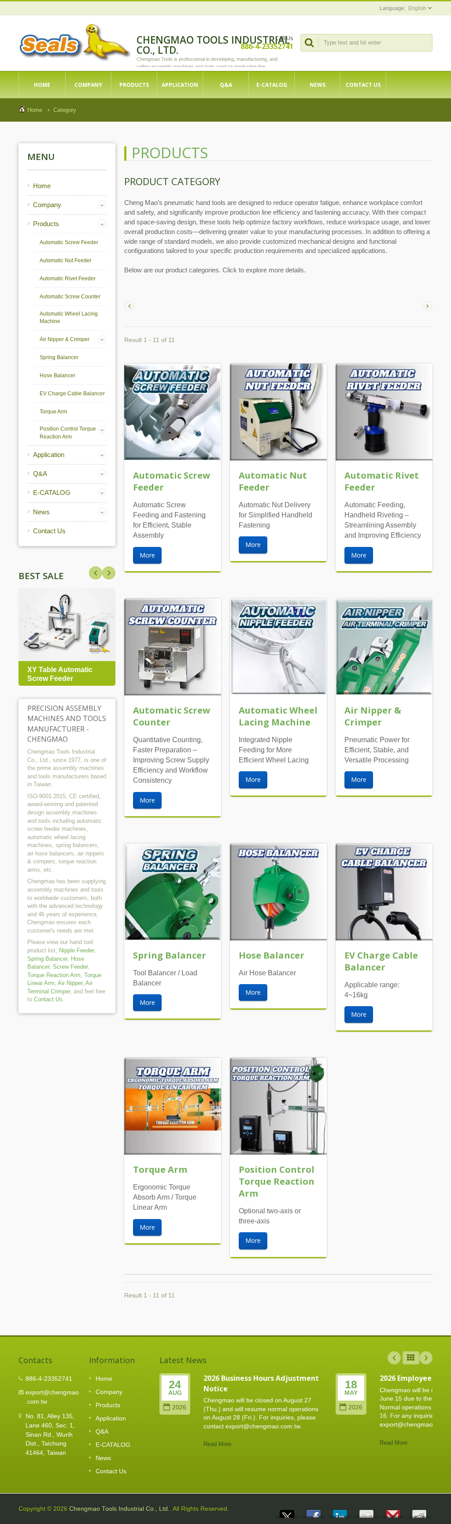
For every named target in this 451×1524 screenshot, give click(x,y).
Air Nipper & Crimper (64, 339)
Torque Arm (53, 412)
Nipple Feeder (76, 950)
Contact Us (363, 85)
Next (95, 573)
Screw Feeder (70, 966)
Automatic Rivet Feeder (68, 278)
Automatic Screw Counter (70, 297)
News (317, 85)
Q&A (226, 85)
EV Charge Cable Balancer (72, 393)
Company (88, 85)
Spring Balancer (59, 357)
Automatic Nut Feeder (66, 260)
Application (180, 85)
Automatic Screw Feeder (69, 242)
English (417, 8)
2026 (179, 1407)
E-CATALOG (271, 85)
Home (42, 85)
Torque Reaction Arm (54, 975)
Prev (108, 573)
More (147, 555)
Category (64, 110)
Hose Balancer (57, 375)
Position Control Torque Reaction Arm (68, 433)
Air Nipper (70, 983)
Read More (217, 1444)
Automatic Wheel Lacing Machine (69, 318)
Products (134, 85)
